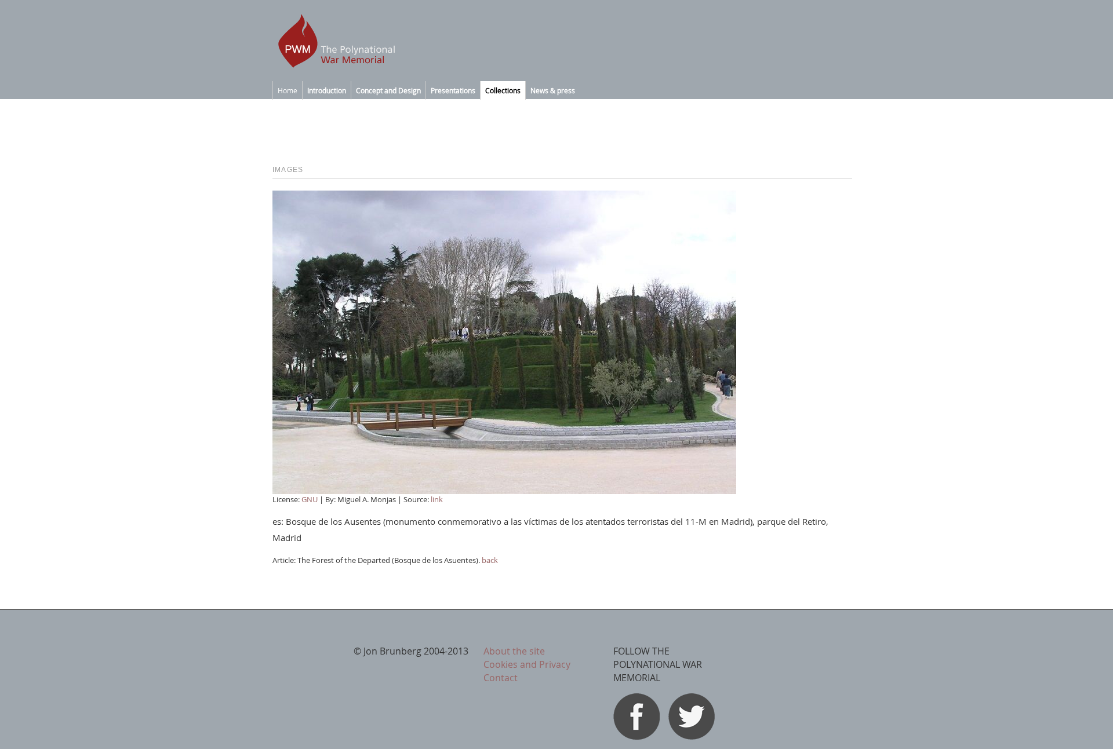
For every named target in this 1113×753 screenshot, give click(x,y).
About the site (514, 651)
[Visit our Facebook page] (636, 736)
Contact (500, 677)
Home (287, 90)
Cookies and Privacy (526, 664)
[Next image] (504, 490)
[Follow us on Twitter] (691, 736)
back (490, 560)
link (437, 499)
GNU (310, 499)
